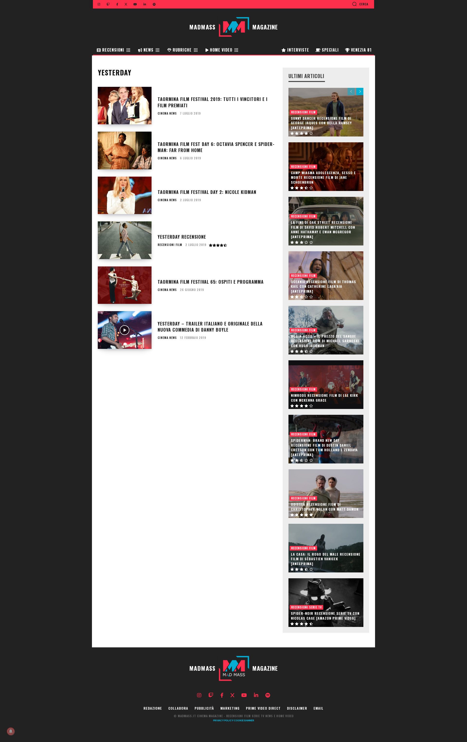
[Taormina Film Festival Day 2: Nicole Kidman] (125, 195)
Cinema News (167, 113)
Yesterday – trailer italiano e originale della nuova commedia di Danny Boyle (210, 326)
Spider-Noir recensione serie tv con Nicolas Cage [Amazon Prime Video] (325, 616)
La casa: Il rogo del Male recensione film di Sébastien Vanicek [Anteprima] (325, 559)
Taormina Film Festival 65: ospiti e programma (211, 282)
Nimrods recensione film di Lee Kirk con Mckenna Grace (324, 398)
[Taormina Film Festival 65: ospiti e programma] (125, 285)
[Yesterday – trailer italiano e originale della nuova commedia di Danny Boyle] (125, 330)
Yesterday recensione (182, 237)
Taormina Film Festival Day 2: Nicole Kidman (207, 192)
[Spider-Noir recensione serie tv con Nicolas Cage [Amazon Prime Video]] (325, 602)
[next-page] (359, 91)
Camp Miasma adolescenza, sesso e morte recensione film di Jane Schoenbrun (323, 177)
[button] (360, 3)
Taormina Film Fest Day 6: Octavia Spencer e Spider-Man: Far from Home (216, 147)
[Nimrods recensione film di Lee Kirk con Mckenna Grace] (325, 384)
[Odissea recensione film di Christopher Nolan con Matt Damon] (325, 493)
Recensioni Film (170, 244)
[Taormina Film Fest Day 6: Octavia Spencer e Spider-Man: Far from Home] (125, 150)
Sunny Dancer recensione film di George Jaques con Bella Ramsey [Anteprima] (321, 123)
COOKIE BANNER (244, 720)
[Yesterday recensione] (125, 240)
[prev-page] (351, 91)
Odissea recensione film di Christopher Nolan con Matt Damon (325, 507)
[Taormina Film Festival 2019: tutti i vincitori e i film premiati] (125, 106)
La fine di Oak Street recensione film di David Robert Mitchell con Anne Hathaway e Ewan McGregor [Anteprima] (323, 229)
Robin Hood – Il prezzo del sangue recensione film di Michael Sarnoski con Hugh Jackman (325, 341)
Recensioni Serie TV (306, 607)
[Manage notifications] (11, 731)
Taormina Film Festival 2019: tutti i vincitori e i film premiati (213, 102)
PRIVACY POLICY (223, 720)
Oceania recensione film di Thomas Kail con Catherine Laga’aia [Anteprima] (323, 286)
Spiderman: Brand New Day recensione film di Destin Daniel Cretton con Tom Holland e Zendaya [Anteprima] (324, 447)
